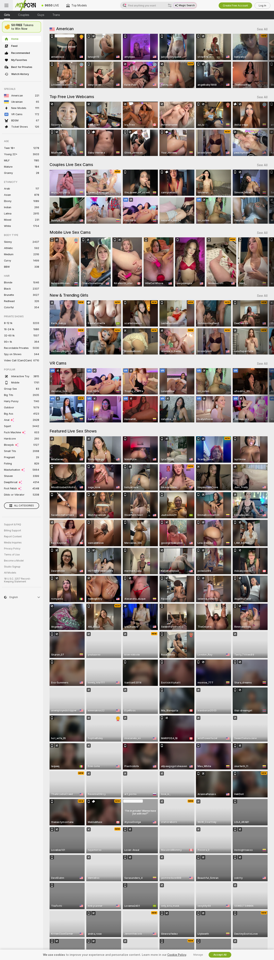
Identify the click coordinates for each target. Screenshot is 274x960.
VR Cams (58, 363)
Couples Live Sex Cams (71, 164)
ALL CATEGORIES (24, 505)
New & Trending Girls (69, 295)
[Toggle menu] (6, 5)
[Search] (170, 5)
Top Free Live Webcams (72, 96)
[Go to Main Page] (25, 5)
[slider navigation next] (264, 61)
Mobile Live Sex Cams (70, 232)
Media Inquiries (13, 542)
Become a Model (14, 560)
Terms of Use (12, 554)
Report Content (13, 536)
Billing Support (12, 530)
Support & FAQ (12, 524)
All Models (10, 572)
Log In (262, 5)
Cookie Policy (176, 954)
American (65, 28)
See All (262, 29)
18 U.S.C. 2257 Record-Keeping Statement (17, 580)
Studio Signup (12, 566)
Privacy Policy (12, 548)
